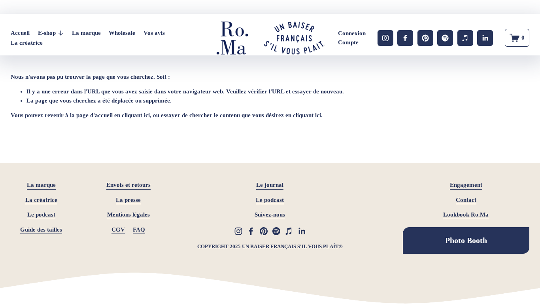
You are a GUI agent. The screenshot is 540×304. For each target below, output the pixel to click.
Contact (466, 200)
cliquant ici (136, 115)
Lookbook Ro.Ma (466, 214)
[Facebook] (405, 38)
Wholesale (122, 33)
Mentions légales (128, 214)
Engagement (466, 185)
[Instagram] (385, 38)
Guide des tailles (41, 229)
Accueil (20, 33)
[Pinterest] (425, 38)
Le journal (269, 185)
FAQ (139, 229)
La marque (86, 33)
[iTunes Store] (465, 38)
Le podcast (41, 214)
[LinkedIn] (485, 38)
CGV (118, 229)
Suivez (263, 214)
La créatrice (27, 43)
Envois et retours (128, 185)
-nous (278, 214)
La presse (128, 200)
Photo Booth (466, 240)
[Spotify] (445, 38)
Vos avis (154, 33)
